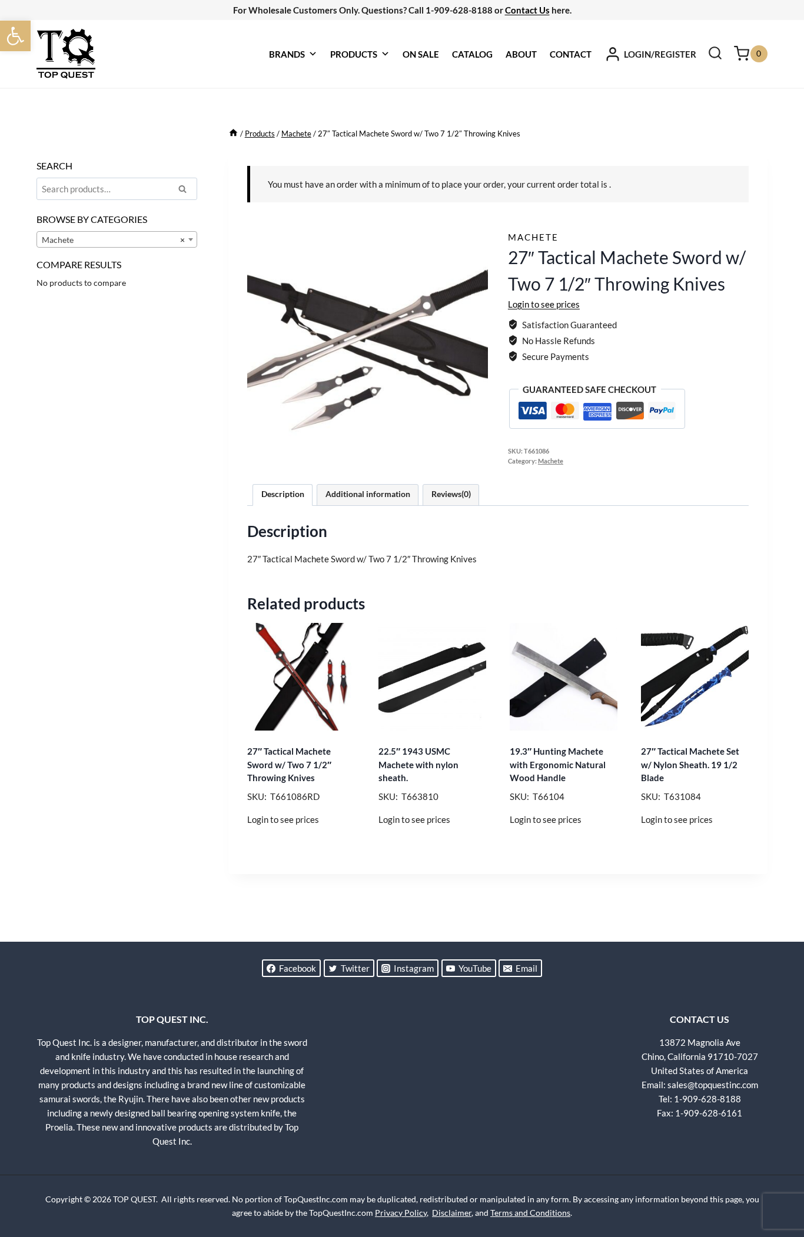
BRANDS (287, 54)
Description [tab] (282, 494)
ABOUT (521, 54)
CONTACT (571, 54)
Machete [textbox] (113, 240)
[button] (15, 36)
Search (186, 190)
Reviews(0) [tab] (451, 494)
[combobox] (116, 239)
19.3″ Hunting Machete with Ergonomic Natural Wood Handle (558, 764)
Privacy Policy (401, 1213)
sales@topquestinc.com (712, 1084)
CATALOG (472, 54)
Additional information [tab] (367, 494)
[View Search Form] (715, 54)
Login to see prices (544, 304)
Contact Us (527, 10)
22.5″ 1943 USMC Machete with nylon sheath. (418, 764)
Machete (533, 237)
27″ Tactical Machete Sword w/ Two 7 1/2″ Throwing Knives (289, 764)
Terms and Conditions (530, 1213)
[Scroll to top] (774, 1184)
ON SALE (421, 54)
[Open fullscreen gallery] (476, 450)
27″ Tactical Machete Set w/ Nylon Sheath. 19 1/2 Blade (690, 764)
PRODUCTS (353, 54)
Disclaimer (451, 1213)
